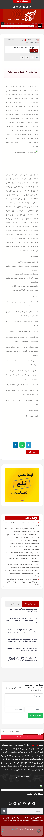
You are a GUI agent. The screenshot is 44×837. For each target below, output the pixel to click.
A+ (27, 57)
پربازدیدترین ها (30, 604)
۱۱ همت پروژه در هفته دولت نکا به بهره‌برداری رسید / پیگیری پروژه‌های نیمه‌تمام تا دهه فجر (22, 659)
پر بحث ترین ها (13, 604)
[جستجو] (4, 811)
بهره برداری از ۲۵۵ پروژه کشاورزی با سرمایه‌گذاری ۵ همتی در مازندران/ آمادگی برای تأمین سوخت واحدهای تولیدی (23, 581)
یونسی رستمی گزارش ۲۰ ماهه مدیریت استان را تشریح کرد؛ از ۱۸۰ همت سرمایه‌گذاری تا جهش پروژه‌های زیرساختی (22, 573)
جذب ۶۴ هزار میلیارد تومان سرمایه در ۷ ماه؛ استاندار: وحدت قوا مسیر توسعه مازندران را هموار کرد (21, 620)
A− (22, 57)
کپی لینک (33, 51)
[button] (40, 26)
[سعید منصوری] (36, 615)
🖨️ (37, 57)
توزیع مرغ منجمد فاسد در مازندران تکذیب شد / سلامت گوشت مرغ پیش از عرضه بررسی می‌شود (22, 640)
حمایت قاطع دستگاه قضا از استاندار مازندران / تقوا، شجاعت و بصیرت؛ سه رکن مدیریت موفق (22, 631)
